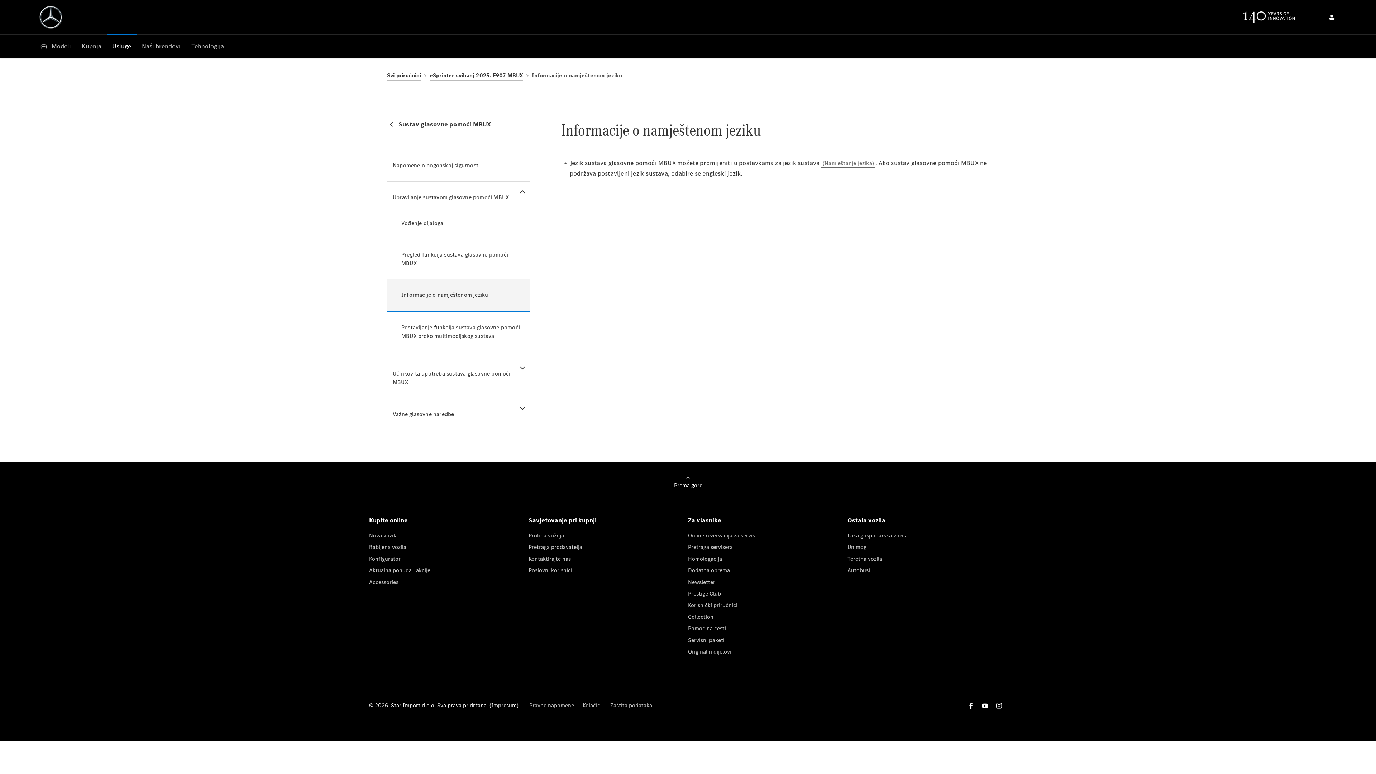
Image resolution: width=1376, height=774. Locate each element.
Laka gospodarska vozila (877, 535)
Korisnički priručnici (712, 605)
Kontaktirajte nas (550, 559)
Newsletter (701, 582)
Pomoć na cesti (707, 628)
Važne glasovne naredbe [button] (423, 414)
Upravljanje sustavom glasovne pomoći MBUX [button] (451, 197)
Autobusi (858, 570)
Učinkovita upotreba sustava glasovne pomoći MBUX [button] (452, 378)
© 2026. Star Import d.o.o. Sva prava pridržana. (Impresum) (444, 705)
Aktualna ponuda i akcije (399, 570)
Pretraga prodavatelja (555, 547)
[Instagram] (999, 705)
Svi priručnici (404, 75)
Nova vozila (383, 535)
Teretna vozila (864, 559)
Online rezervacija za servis (721, 535)
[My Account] (1332, 17)
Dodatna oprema (709, 570)
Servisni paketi (706, 640)
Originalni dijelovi (709, 651)
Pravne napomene (551, 705)
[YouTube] (985, 705)
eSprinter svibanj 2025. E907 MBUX (477, 75)
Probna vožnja (546, 535)
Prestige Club (704, 593)
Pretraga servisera (710, 547)
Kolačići (592, 705)
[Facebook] (971, 705)
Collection (700, 617)
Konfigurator (385, 559)
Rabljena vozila (387, 547)
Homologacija (705, 559)
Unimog (856, 547)
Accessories (383, 582)
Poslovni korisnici (550, 570)
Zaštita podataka (631, 705)
